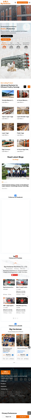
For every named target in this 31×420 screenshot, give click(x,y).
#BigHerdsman (21, 351)
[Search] (15, 2)
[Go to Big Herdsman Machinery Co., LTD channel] (15, 263)
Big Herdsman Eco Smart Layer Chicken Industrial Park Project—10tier (9, 287)
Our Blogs (15, 159)
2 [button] (15, 318)
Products (9, 392)
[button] (2, 14)
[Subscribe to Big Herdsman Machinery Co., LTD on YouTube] (15, 275)
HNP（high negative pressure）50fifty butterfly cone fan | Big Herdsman (9, 305)
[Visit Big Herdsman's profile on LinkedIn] (4, 355)
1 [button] (13, 318)
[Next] (29, 86)
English (22, 2)
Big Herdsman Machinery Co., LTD (15, 267)
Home (2, 392)
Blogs (2, 394)
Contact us (4, 395)
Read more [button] (5, 352)
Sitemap (12, 395)
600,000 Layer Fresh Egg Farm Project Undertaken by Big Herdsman (22, 305)
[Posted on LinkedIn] (13, 355)
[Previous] (25, 86)
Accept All (23, 416)
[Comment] (21, 359)
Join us (18, 394)
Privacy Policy (21, 395)
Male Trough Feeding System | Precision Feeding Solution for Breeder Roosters (22, 287)
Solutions (9, 394)
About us (18, 392)
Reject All (8, 416)
